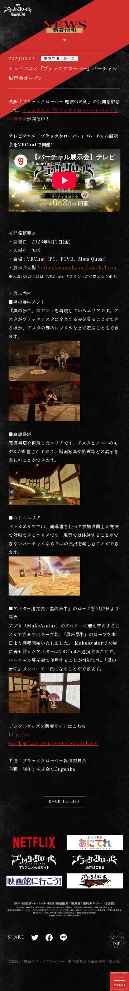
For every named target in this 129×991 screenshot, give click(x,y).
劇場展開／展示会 (59, 58)
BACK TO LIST (64, 801)
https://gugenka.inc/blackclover (79, 267)
